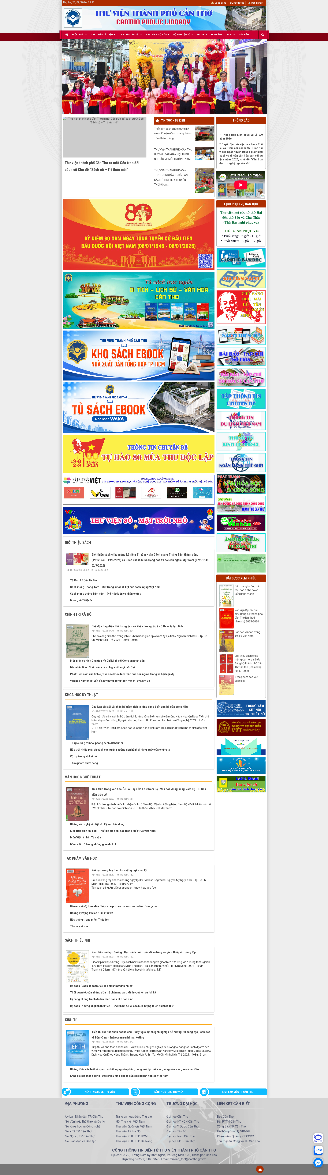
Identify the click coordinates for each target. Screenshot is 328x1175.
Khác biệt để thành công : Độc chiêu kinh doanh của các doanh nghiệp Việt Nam (119, 1075)
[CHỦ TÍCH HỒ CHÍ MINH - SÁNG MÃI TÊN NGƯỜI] (241, 306)
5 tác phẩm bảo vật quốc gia (246, 678)
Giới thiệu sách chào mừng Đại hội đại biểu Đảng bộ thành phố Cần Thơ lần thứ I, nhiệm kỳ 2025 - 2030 (249, 663)
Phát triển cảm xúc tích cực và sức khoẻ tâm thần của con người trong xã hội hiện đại (122, 674)
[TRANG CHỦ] (66, 34)
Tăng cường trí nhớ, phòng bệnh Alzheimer (96, 743)
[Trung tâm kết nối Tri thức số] (241, 708)
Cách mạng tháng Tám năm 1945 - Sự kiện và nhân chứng (105, 593)
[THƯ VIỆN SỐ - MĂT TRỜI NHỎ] (138, 520)
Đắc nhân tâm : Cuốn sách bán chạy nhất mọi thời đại (102, 667)
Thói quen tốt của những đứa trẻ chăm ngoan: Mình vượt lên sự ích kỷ (113, 992)
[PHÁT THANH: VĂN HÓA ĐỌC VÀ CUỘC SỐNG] (241, 483)
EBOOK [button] (201, 34)
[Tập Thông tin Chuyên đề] (241, 398)
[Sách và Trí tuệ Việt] (241, 764)
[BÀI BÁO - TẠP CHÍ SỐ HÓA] (241, 356)
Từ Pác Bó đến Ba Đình (84, 580)
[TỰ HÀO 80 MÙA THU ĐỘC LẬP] (138, 453)
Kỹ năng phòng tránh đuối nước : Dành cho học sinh (101, 999)
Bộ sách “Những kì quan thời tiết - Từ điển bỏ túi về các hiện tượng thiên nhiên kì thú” (122, 1005)
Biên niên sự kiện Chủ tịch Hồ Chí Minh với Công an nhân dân (107, 660)
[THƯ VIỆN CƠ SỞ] (241, 563)
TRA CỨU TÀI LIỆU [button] (129, 34)
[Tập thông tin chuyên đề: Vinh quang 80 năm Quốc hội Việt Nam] (138, 234)
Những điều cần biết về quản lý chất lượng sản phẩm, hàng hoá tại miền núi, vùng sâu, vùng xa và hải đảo (134, 1069)
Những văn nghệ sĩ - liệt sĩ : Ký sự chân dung (97, 824)
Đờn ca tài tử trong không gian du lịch (93, 844)
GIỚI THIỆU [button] (78, 34)
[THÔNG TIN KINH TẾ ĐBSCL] (241, 441)
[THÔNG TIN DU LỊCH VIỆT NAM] (241, 420)
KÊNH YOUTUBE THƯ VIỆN (169, 1091)
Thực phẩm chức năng (84, 763)
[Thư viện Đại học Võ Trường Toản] (241, 727)
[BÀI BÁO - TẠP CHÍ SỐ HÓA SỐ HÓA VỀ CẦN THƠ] (241, 377)
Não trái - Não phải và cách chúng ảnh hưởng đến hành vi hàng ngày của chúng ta (120, 749)
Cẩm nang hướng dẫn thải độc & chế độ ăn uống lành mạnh (247, 590)
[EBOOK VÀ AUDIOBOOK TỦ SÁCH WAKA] (138, 407)
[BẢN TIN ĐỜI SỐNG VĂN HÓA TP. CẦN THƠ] (241, 522)
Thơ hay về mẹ (79, 926)
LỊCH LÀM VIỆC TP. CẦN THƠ (237, 1091)
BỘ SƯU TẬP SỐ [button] (182, 34)
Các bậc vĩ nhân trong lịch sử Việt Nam (247, 634)
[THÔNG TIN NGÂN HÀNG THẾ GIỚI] (241, 462)
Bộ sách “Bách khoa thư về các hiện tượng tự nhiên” (101, 985)
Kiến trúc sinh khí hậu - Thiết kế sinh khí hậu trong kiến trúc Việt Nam (113, 830)
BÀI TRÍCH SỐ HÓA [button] (156, 34)
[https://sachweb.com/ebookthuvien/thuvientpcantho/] (138, 355)
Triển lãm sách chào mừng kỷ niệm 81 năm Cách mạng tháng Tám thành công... (173, 133)
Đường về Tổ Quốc (81, 600)
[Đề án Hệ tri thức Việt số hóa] (138, 489)
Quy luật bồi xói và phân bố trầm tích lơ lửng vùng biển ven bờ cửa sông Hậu (139, 707)
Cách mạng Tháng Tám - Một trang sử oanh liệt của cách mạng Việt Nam (115, 587)
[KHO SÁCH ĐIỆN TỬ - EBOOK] (241, 335)
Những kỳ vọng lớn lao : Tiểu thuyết (91, 913)
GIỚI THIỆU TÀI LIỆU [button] (102, 34)
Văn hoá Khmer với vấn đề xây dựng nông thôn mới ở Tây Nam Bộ (110, 680)
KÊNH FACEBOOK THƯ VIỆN (100, 1091)
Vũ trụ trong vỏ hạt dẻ (83, 756)
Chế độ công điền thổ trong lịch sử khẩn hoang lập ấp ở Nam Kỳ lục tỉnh (137, 626)
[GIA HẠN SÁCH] (241, 278)
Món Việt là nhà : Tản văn (85, 837)
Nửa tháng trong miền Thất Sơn (89, 919)
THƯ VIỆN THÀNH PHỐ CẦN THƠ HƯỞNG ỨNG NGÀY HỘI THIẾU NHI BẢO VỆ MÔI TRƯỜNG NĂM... (173, 154)
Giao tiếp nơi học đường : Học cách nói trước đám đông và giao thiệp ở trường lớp (143, 952)
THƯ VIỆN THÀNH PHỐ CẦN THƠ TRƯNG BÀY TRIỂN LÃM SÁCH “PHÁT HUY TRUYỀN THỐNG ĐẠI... (171, 177)
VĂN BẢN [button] (244, 34)
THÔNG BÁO (241, 120)
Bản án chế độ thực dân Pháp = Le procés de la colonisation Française (113, 906)
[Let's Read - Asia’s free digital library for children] (241, 783)
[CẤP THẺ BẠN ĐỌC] (241, 257)
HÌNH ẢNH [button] (216, 34)
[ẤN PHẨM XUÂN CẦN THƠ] (241, 542)
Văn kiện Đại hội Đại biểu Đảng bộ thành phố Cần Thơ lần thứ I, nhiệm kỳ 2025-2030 (249, 616)
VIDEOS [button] (230, 34)
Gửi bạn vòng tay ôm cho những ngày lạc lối (119, 870)
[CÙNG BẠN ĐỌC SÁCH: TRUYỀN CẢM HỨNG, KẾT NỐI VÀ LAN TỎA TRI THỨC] (241, 746)
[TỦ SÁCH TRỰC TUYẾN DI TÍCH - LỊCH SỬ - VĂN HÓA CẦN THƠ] (138, 300)
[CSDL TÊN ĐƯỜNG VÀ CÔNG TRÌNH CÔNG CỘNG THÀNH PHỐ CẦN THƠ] (241, 503)
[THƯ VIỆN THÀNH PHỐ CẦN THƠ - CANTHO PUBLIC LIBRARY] (73, 17)
